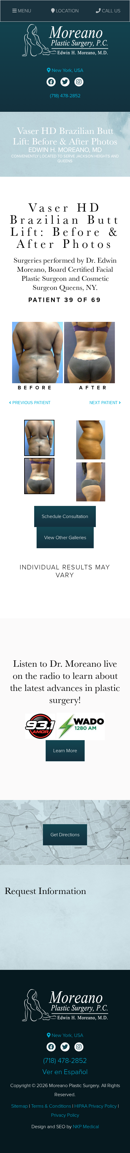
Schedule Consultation (65, 516)
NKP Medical (86, 1127)
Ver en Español (65, 1072)
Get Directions (65, 835)
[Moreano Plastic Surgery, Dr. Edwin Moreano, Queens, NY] (65, 40)
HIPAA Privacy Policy (95, 1106)
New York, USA (66, 70)
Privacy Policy (65, 1115)
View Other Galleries (65, 538)
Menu (24, 11)
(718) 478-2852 (65, 96)
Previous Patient (30, 402)
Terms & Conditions (51, 1106)
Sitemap (19, 1106)
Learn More (65, 751)
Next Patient (104, 402)
